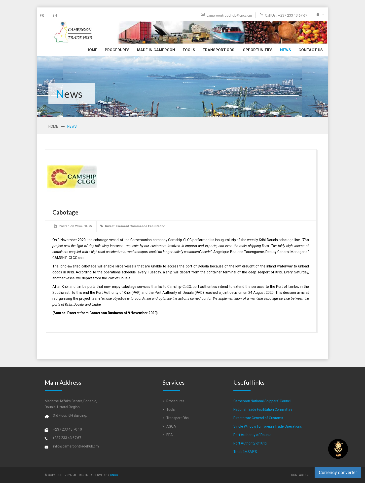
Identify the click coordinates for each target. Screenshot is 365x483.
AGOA (171, 426)
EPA (169, 435)
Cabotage (65, 212)
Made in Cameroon (156, 50)
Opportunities (258, 50)
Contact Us (310, 50)
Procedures (117, 50)
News (285, 50)
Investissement (117, 226)
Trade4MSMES (245, 452)
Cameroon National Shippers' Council (262, 401)
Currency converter (338, 472)
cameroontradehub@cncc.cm (229, 15)
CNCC (114, 475)
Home (91, 50)
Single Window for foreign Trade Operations (267, 426)
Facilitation (157, 226)
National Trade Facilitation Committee (262, 409)
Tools (188, 50)
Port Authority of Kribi (250, 443)
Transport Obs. (219, 50)
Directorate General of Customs (258, 418)
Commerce (138, 226)
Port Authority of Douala (252, 435)
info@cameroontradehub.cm (76, 446)
